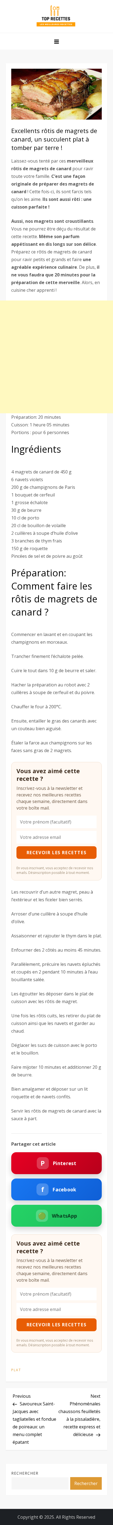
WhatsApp (57, 1215)
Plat (16, 1370)
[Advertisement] (56, 357)
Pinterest (58, 1163)
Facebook (59, 1189)
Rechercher (24, 1473)
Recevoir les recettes (57, 853)
